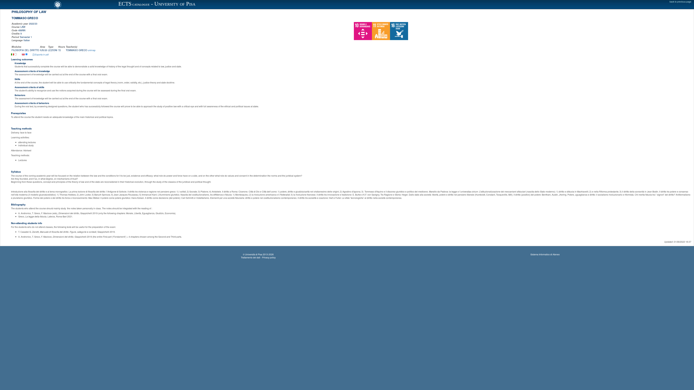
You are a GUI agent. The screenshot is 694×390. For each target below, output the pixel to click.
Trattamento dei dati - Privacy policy (258, 257)
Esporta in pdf (42, 54)
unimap (91, 50)
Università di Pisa (253, 254)
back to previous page (680, 1)
